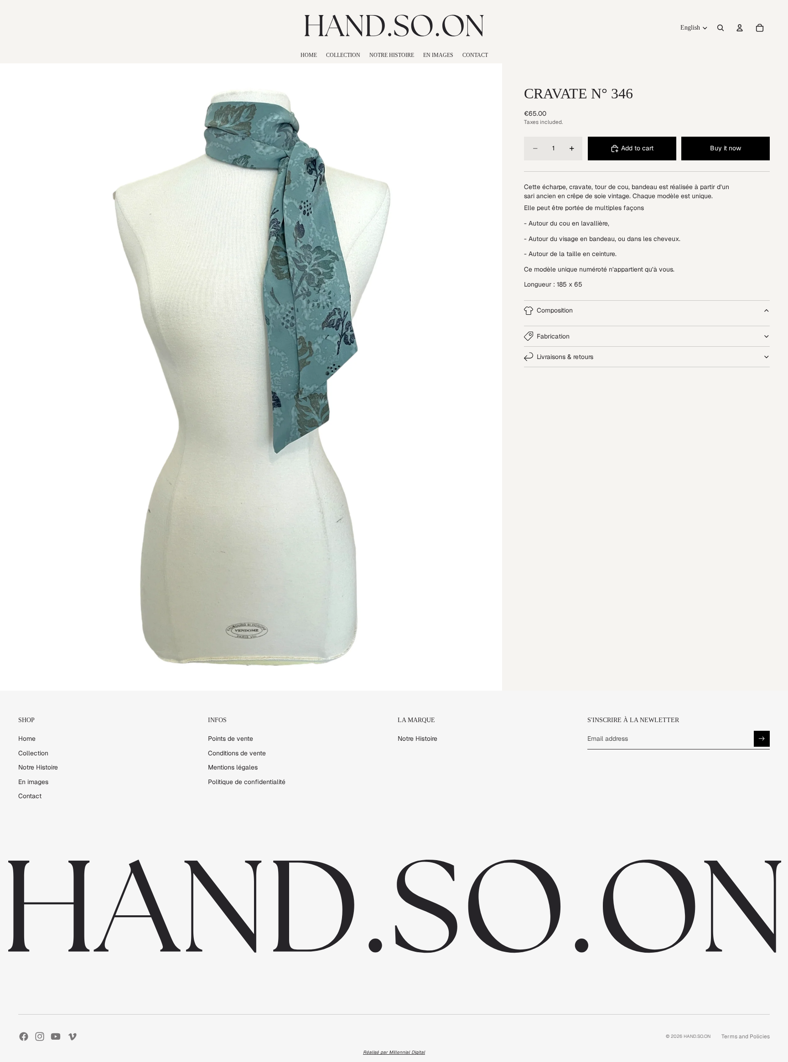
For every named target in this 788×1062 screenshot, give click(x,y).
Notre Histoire (38, 767)
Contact (29, 796)
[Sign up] (762, 739)
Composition (555, 310)
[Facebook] (23, 1036)
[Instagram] (39, 1036)
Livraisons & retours (565, 357)
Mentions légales (233, 767)
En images (33, 782)
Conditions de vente (237, 753)
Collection (33, 753)
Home (27, 738)
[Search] (720, 28)
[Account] (740, 28)
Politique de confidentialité (246, 782)
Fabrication (553, 336)
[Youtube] (55, 1036)
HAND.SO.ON (697, 1036)
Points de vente (230, 738)
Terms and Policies (745, 1036)
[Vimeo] (72, 1036)
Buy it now (725, 148)
